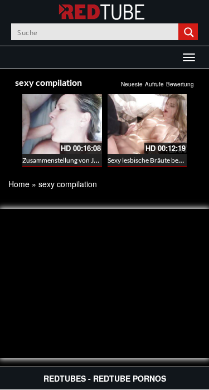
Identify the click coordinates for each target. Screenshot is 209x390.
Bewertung (180, 84)
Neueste (132, 84)
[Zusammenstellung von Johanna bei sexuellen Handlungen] (62, 124)
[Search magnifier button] (189, 31)
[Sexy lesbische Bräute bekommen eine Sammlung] (147, 124)
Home (19, 183)
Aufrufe (154, 84)
